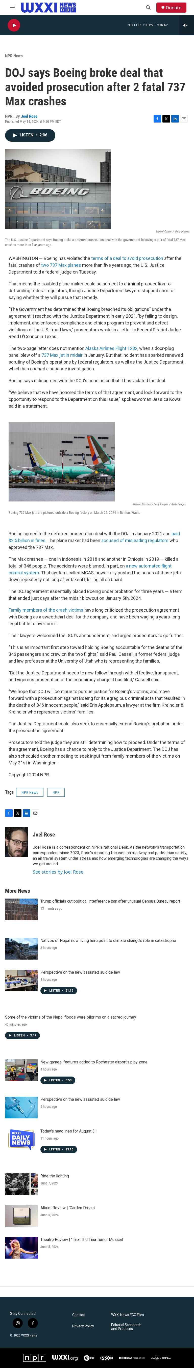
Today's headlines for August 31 (68, 1131)
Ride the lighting (54, 1176)
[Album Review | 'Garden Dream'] (21, 1216)
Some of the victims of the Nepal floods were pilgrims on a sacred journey (70, 1017)
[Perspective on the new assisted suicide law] (21, 980)
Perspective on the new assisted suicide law (80, 972)
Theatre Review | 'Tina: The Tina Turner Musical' (82, 1239)
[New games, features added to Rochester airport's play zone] (21, 1070)
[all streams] (186, 25)
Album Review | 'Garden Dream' (67, 1207)
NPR (56, 792)
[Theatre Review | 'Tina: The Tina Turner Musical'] (21, 1248)
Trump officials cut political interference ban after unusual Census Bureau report (110, 901)
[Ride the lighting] (21, 1184)
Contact (78, 1315)
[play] (14, 25)
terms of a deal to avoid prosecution (127, 258)
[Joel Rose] (16, 842)
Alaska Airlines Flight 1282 (111, 348)
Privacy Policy (83, 1326)
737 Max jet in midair (62, 355)
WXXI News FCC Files (127, 1315)
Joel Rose (29, 116)
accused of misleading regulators (134, 540)
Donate (173, 7)
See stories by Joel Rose (58, 872)
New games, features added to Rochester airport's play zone (94, 1062)
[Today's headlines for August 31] (21, 1139)
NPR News (14, 55)
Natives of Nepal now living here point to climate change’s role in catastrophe (108, 940)
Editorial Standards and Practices (126, 1327)
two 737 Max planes (61, 265)
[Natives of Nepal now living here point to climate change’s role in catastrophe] (21, 949)
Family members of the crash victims (46, 610)
